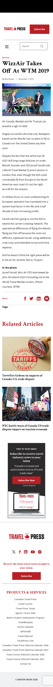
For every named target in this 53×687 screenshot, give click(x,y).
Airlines (6, 57)
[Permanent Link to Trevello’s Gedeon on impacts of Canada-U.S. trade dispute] (26, 354)
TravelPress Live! (25, 640)
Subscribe (39, 29)
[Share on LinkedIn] (39, 298)
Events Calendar (25, 626)
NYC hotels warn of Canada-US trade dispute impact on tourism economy (25, 427)
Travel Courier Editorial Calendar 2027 (25, 659)
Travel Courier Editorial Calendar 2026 (25, 654)
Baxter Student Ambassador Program (25, 617)
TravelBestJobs (25, 622)
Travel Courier (25, 603)
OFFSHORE (25, 631)
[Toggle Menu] (7, 46)
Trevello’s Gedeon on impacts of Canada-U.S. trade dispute (22, 377)
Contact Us (25, 663)
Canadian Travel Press (25, 599)
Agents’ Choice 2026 (25, 613)
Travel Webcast (25, 636)
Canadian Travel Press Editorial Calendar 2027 (25, 650)
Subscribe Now (26, 480)
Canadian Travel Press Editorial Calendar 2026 (25, 645)
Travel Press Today (25, 608)
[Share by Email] (46, 298)
